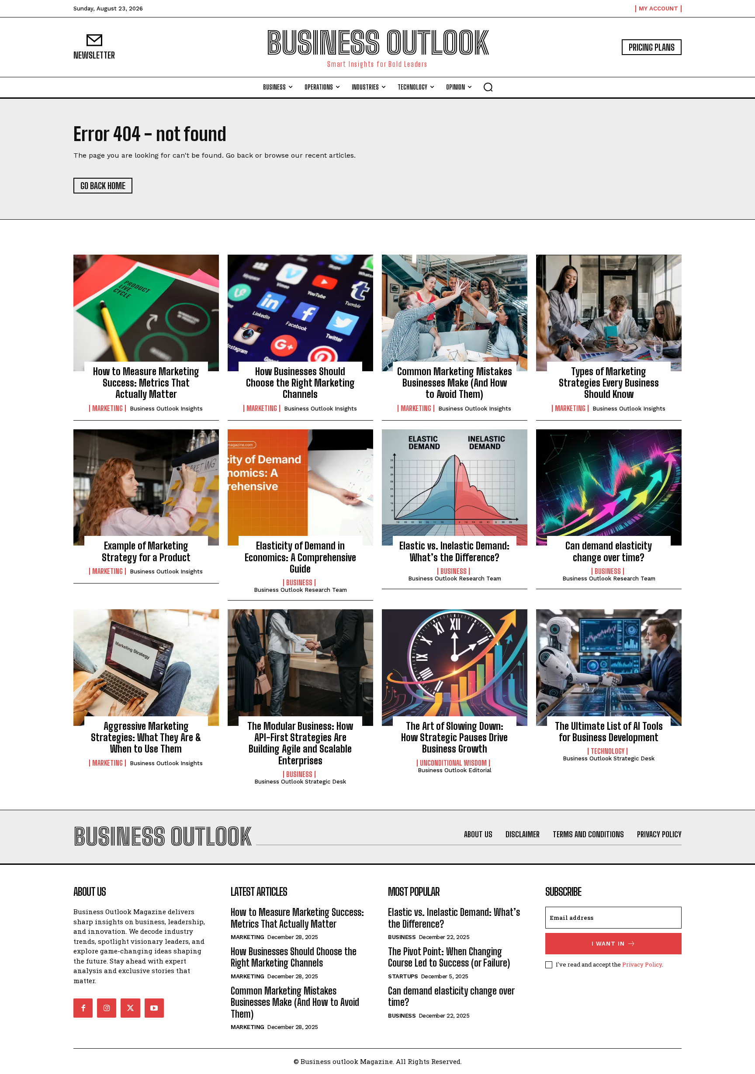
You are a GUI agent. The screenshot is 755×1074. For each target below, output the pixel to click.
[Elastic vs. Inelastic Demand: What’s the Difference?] (454, 487)
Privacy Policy (642, 964)
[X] (130, 1008)
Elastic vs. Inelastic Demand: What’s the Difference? (454, 551)
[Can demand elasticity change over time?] (609, 487)
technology (607, 751)
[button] (488, 86)
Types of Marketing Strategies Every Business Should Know (609, 383)
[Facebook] (83, 1008)
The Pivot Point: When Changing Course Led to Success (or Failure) (449, 957)
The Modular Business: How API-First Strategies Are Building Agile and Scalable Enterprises (300, 743)
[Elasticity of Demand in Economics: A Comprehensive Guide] (300, 487)
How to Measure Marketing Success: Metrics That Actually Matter (146, 383)
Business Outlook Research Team (300, 590)
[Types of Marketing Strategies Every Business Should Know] (609, 313)
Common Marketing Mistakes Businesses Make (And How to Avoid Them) (454, 383)
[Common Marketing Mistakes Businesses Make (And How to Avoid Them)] (454, 313)
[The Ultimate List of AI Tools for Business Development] (609, 667)
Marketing (107, 408)
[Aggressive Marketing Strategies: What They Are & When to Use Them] (146, 667)
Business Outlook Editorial (455, 770)
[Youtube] (154, 1008)
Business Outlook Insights (166, 408)
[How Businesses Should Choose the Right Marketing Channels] (300, 313)
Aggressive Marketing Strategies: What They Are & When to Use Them (146, 737)
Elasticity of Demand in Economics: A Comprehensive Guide (300, 557)
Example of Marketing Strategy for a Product (146, 551)
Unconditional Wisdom (453, 763)
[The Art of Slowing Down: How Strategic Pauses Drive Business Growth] (454, 667)
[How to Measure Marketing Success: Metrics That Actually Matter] (146, 313)
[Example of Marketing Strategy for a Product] (146, 487)
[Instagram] (106, 1008)
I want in (608, 943)
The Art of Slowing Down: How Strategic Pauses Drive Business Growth (454, 737)
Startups (403, 976)
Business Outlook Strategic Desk (300, 781)
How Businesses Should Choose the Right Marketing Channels (300, 383)
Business (299, 582)
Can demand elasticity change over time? (608, 551)
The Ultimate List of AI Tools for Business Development (609, 731)
